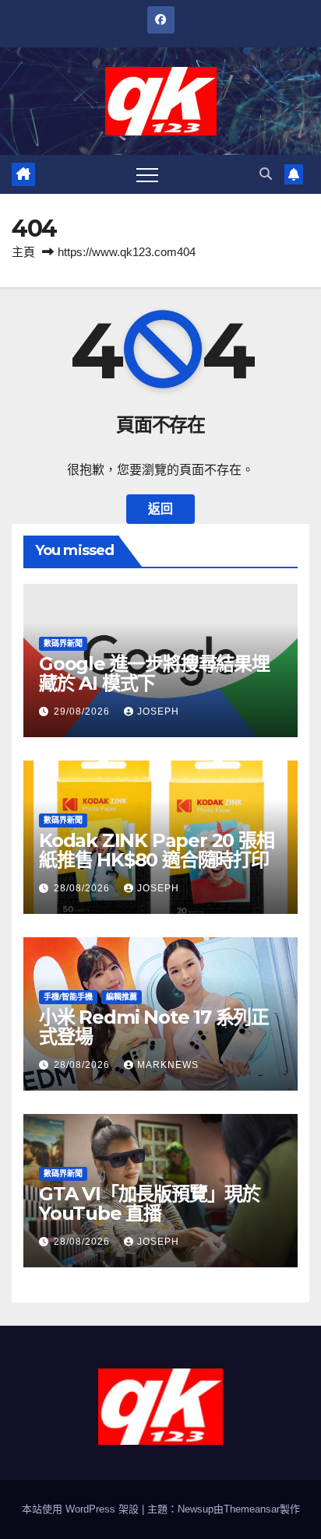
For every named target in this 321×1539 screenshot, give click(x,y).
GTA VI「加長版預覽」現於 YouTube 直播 (149, 1203)
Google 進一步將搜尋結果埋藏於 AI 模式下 (154, 673)
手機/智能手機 (68, 997)
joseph (158, 711)
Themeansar (252, 1509)
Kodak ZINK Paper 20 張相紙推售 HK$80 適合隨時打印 (156, 850)
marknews (168, 1064)
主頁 (23, 251)
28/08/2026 (83, 888)
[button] (265, 174)
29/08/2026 (83, 711)
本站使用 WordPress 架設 (82, 1509)
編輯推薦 (121, 997)
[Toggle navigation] (147, 174)
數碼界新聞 (63, 643)
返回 (160, 508)
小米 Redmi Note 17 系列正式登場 (154, 1027)
